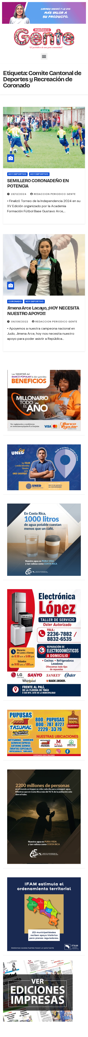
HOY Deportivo (17, 174)
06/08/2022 (20, 321)
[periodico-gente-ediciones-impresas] (38, 990)
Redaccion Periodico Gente (55, 194)
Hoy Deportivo (39, 174)
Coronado (15, 301)
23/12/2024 (19, 194)
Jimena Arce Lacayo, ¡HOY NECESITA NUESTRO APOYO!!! (43, 310)
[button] (44, 56)
